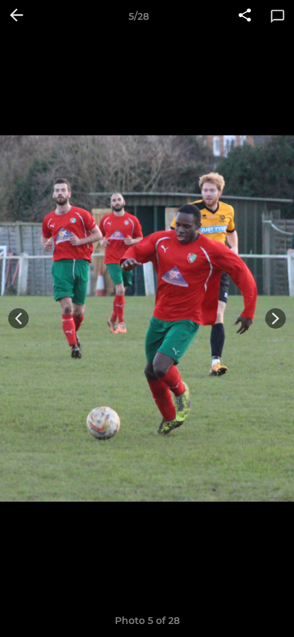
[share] (245, 16)
